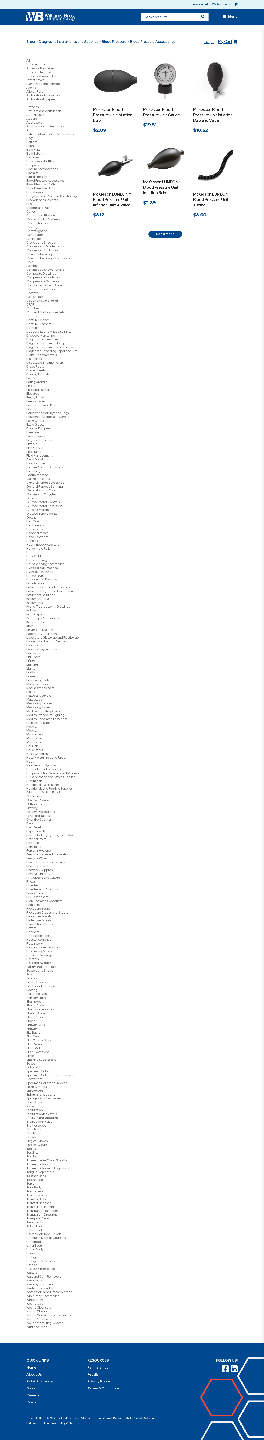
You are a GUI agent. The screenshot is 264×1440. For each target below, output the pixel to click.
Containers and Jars (40, 289)
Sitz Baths (33, 1032)
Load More (165, 234)
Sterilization (34, 1110)
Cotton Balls (34, 297)
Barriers (31, 142)
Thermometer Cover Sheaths (46, 1160)
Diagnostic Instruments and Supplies (68, 41)
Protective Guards (38, 920)
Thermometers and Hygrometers (49, 1168)
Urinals (31, 1253)
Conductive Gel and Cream (45, 285)
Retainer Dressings (39, 955)
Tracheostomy (36, 1195)
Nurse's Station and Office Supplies (50, 777)
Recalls (93, 1374)
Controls (32, 293)
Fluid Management (39, 455)
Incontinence (35, 583)
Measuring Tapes (38, 707)
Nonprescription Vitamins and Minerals (52, 773)
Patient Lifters (36, 839)
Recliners (32, 932)
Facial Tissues (35, 436)
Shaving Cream (36, 1013)
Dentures (32, 328)
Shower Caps (35, 1025)
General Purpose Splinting (44, 486)
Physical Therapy (38, 874)
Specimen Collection (40, 1071)
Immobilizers (34, 576)
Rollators (32, 959)
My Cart (225, 41)
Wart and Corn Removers (43, 1276)
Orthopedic (34, 804)
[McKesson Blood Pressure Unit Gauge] (165, 81)
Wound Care (35, 1304)
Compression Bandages (43, 277)
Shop (30, 41)
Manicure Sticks (37, 684)
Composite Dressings (41, 273)
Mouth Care (34, 738)
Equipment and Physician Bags (47, 413)
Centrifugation (36, 231)
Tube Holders (35, 1226)
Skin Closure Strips (39, 1040)
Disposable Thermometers (45, 363)
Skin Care (32, 1036)
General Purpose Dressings (45, 483)
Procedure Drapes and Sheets (47, 912)
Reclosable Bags (37, 936)
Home (31, 1367)
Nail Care (32, 746)
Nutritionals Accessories (42, 785)
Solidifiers (33, 1067)
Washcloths (34, 1280)
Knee (30, 626)
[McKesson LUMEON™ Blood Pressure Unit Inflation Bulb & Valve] (115, 165)
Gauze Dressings (38, 479)
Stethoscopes (36, 1125)
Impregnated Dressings (42, 579)
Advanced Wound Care (42, 76)
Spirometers (34, 1091)
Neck (30, 761)
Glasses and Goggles (41, 494)
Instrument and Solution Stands (48, 587)
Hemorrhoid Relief (39, 548)
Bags (29, 138)
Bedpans (32, 165)
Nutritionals (34, 781)
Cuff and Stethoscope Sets (45, 312)
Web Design (114, 1418)
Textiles (31, 1156)
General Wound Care (41, 490)
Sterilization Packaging (42, 1118)
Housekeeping (36, 560)
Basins (30, 146)
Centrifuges (34, 235)
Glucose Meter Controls (43, 502)
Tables (31, 1149)
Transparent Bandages (42, 1211)
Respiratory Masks (39, 951)
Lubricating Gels (37, 680)
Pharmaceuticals (37, 866)
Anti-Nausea (35, 115)
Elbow (30, 386)
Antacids (32, 107)
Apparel (31, 119)
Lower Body (34, 676)
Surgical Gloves (37, 1141)
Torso (30, 1184)
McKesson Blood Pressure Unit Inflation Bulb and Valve (212, 115)
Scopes (31, 978)
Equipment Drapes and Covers (47, 417)
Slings (30, 1056)
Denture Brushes (37, 320)
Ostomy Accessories (40, 812)
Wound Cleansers (38, 1307)
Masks (30, 692)
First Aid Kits (34, 448)
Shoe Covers (35, 1017)
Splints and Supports (40, 1094)
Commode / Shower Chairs (45, 270)
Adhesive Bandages (40, 68)
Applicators (34, 122)
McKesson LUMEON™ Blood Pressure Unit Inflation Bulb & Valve (112, 200)
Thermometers (37, 1164)
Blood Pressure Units (40, 188)
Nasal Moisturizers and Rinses (46, 758)
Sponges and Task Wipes (43, 1098)
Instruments (34, 603)
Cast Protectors (37, 223)
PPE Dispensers (37, 897)
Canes (31, 212)
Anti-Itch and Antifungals (43, 111)
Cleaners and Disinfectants (45, 246)
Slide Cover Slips (37, 1052)
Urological (33, 1257)
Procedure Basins (38, 909)
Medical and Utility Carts (43, 711)
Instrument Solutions (40, 595)
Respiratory (34, 943)
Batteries (32, 157)
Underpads (34, 1242)
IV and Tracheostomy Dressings (48, 607)
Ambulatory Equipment (42, 99)
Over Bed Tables (38, 816)
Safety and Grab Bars (41, 967)
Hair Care (32, 521)
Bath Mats (33, 150)
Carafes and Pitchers (40, 215)
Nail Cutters (34, 750)
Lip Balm (32, 672)
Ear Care (32, 378)
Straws (31, 1137)
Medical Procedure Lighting (45, 715)
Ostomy (31, 808)
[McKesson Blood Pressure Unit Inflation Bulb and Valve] (215, 81)
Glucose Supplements (41, 514)
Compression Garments (42, 281)
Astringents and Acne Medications (50, 134)
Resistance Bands (38, 940)
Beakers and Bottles (40, 161)
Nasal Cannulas (37, 754)
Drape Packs (35, 366)
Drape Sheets (36, 370)
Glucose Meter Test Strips (44, 506)
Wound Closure (37, 1311)
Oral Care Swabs (37, 800)
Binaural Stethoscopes (42, 169)
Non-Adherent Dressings (43, 769)
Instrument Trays (37, 599)
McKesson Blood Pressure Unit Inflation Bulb (112, 115)
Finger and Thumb (39, 440)
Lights (30, 668)
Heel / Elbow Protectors (42, 545)
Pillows (31, 881)
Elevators (32, 394)
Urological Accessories (41, 1261)
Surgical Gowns (36, 1145)
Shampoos (33, 1001)
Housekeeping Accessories (45, 564)
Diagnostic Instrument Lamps (46, 343)
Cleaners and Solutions (42, 250)
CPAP (30, 304)
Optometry (34, 796)
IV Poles (31, 610)
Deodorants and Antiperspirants (48, 332)
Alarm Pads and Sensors (43, 84)
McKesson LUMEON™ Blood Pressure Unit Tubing (212, 200)
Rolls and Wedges (38, 963)
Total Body (33, 1187)
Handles (32, 541)
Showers (32, 1029)
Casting (31, 227)
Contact (33, 1402)
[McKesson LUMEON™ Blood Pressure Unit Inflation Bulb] (165, 159)
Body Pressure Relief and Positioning (51, 196)
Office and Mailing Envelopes (46, 792)
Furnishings (34, 471)
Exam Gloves (35, 424)
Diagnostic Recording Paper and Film (51, 351)
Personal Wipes (37, 858)
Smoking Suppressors (41, 1060)
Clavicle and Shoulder (41, 242)
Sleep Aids (33, 1048)
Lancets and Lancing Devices (46, 641)
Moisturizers (34, 734)
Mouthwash (34, 742)
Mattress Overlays (38, 696)
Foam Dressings (37, 459)
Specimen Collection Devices (46, 1083)
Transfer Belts (36, 1199)
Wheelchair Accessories (42, 1296)
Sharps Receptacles (40, 1009)
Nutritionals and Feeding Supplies (49, 789)
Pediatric (32, 843)
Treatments (34, 1222)
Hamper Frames (37, 533)
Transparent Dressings (41, 1214)
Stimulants (33, 1129)
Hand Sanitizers (37, 537)
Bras (29, 204)
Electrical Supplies (38, 390)
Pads (29, 823)
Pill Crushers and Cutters (43, 878)
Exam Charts (35, 421)
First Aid (31, 444)
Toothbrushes (36, 1176)
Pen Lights (33, 847)
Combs (31, 266)
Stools (30, 1133)
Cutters (31, 316)
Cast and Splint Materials (43, 219)
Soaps (30, 1063)
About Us (34, 1374)
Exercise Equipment (40, 428)
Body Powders (36, 192)
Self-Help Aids (36, 994)
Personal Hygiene (38, 850)
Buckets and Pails (38, 208)
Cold (29, 262)
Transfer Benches (38, 1203)
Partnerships (97, 1367)
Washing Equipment (40, 1284)
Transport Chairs (37, 1218)
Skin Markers (34, 1044)
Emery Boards (35, 397)
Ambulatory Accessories (43, 95)
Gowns (31, 517)
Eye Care (32, 432)
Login (209, 41)
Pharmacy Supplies (39, 870)
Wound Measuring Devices (44, 1323)
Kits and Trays (35, 622)
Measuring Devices (39, 703)
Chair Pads (33, 239)
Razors (31, 928)
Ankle (30, 103)
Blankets (32, 173)
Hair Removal (35, 525)
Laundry (32, 645)
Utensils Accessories (40, 1269)
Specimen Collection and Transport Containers (51, 1077)
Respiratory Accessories (43, 947)
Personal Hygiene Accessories (47, 854)
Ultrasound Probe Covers (43, 1234)
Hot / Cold (33, 556)
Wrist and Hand (36, 1327)
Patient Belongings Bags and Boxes (50, 835)
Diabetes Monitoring (40, 335)
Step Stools (34, 1102)
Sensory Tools (36, 998)
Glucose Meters (37, 510)
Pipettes (32, 885)
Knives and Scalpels (39, 630)
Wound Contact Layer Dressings (48, 1315)
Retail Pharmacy (39, 1381)
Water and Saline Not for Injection (49, 1292)
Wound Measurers (38, 1319)
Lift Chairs (33, 657)
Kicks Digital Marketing (141, 1418)
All (28, 60)
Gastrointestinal (37, 475)
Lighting (32, 665)
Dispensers (34, 359)
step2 (30, 1106)
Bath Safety (34, 153)
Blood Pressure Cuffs (40, 184)
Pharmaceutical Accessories (45, 862)
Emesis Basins (35, 401)
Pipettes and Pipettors (42, 889)
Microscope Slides (38, 723)
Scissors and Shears (39, 971)
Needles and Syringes (41, 765)
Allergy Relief (35, 91)
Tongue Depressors (40, 1172)
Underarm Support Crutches (46, 1238)
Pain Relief (33, 827)
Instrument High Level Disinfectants (50, 591)
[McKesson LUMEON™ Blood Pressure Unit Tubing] (215, 165)
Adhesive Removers (40, 72)
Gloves (31, 498)
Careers (32, 1395)
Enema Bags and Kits (40, 405)
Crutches (32, 308)
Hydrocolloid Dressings (42, 568)
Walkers (31, 1273)
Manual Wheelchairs (40, 688)
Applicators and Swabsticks (45, 126)
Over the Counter (38, 819)
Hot (29, 552)
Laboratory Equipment (42, 634)
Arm (29, 130)
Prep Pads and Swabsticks (44, 901)
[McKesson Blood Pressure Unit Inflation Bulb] (115, 81)
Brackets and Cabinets (42, 200)
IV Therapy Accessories (42, 618)
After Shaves (35, 80)
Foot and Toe (35, 463)
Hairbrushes (34, 529)
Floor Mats (33, 452)
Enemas (31, 409)
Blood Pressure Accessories (152, 41)
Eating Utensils (36, 382)
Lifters (30, 661)
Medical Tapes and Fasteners (46, 719)
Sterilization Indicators (41, 1114)
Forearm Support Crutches (44, 467)
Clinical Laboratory (39, 254)
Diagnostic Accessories (42, 339)
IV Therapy (34, 614)
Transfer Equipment (40, 1207)
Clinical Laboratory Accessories (48, 258)
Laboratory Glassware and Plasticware (52, 637)
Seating (31, 990)
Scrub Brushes (36, 982)
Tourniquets (34, 1191)
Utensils (31, 1265)
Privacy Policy (98, 1381)
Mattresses (34, 699)
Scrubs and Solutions (40, 986)
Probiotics (33, 905)
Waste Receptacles (39, 1288)
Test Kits (32, 1153)
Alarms (31, 88)
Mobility (31, 727)
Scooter (31, 974)
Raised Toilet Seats (39, 924)
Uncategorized (37, 64)
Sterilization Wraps (39, 1122)
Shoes (30, 1021)
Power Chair (34, 893)
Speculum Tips (36, 1087)
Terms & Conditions (103, 1388)
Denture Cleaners (38, 324)
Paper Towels (35, 831)
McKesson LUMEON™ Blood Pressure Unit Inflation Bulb (162, 187)
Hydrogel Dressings (39, 572)
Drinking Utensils (37, 374)
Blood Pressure (114, 41)
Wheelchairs (34, 1300)
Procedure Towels (38, 916)
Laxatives (33, 653)
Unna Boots (34, 1245)
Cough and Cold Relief (42, 301)
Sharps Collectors (38, 1005)
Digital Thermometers (41, 355)
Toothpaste (34, 1180)
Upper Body (34, 1249)
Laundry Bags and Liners (43, 649)
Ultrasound (34, 1230)
